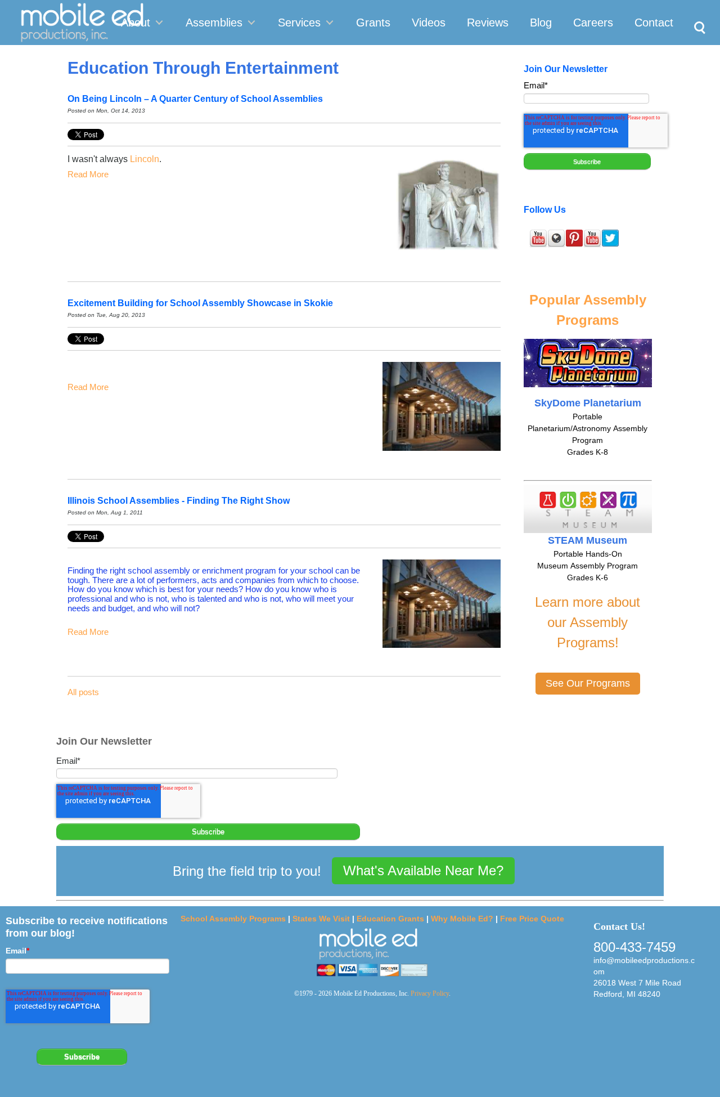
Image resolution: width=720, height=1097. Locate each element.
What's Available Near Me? (423, 870)
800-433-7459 (634, 947)
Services (299, 22)
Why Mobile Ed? (462, 918)
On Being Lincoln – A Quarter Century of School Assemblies (195, 99)
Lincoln (144, 159)
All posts (83, 692)
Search (696, 14)
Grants (373, 22)
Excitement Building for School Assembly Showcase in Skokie (200, 303)
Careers (593, 22)
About (135, 22)
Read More (88, 174)
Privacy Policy (430, 993)
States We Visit (321, 918)
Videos (429, 22)
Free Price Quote (532, 918)
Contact (653, 22)
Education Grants (390, 918)
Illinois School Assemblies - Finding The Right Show (179, 500)
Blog (541, 22)
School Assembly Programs (233, 918)
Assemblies (214, 22)
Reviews (487, 22)
